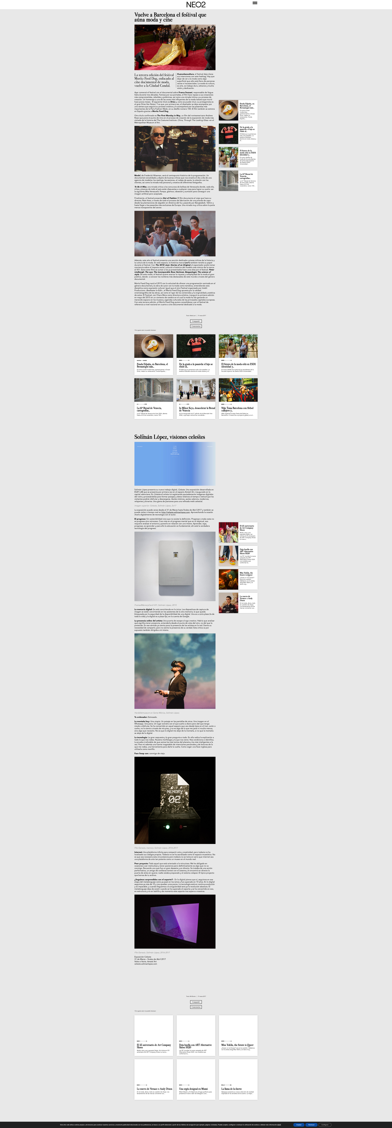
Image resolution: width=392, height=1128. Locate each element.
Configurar (324, 1125)
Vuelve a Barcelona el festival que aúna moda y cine (170, 17)
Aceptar (298, 1125)
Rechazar (311, 1125)
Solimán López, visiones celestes (169, 437)
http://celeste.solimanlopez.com (175, 512)
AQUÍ (279, 1125)
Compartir (196, 321)
